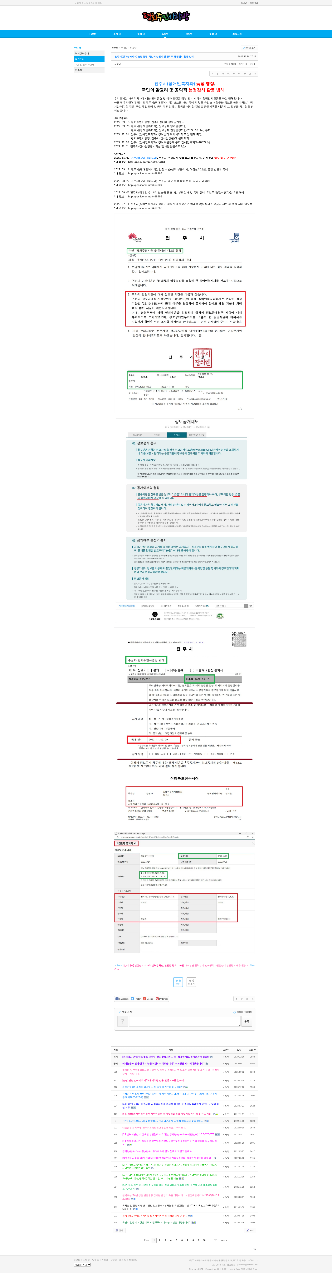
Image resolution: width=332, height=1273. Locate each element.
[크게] (223, 73)
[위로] (234, 73)
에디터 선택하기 (244, 1012)
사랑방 (118, 64)
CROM (200, 1269)
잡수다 (78, 70)
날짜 (239, 1050)
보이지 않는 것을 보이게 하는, (89, 3)
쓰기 (251, 1230)
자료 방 (213, 34)
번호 (116, 1050)
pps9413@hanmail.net (247, 1264)
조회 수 (252, 1050)
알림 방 (141, 34)
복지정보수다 (82, 53)
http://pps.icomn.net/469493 (145, 196)
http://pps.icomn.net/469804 (145, 184)
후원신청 (237, 34)
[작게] (228, 73)
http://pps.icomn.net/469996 (145, 173)
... (209, 1240)
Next (223, 1240)
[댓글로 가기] (244, 73)
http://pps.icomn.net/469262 (145, 208)
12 (215, 1240)
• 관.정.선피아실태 (85, 64)
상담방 (189, 34)
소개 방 (117, 34)
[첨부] (255, 73)
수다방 (165, 34)
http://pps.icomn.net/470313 (146, 161)
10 (204, 1240)
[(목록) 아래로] (239, 73)
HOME (93, 34)
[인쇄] (250, 73)
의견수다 (79, 59)
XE (218, 1269)
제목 (171, 1050)
